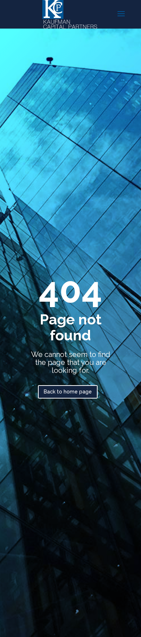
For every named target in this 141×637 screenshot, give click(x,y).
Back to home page (68, 392)
